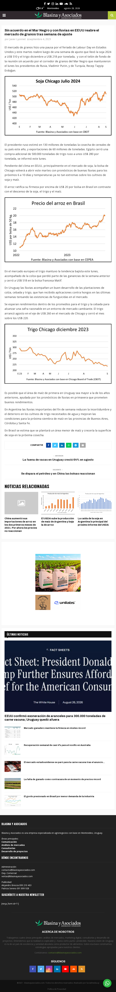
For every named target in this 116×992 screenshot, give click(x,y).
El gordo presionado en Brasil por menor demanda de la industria (59, 796)
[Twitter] (41, 969)
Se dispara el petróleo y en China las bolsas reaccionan (58, 473)
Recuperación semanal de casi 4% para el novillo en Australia (57, 745)
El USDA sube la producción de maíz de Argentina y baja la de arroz (57, 521)
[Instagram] (49, 969)
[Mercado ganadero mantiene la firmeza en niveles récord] (13, 732)
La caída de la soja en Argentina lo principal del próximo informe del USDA (93, 521)
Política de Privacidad (57, 989)
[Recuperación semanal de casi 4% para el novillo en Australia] (13, 749)
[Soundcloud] (73, 969)
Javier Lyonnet (17, 39)
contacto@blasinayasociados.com (65, 952)
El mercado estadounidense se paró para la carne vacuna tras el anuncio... (64, 762)
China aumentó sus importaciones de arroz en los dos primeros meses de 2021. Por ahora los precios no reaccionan (21, 524)
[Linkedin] (57, 969)
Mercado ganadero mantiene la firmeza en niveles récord (54, 728)
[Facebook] (32, 969)
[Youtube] (65, 969)
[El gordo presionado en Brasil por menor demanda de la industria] (13, 800)
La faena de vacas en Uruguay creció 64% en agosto (58, 459)
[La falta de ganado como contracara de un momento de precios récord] (13, 783)
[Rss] (81, 969)
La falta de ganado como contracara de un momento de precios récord (62, 779)
